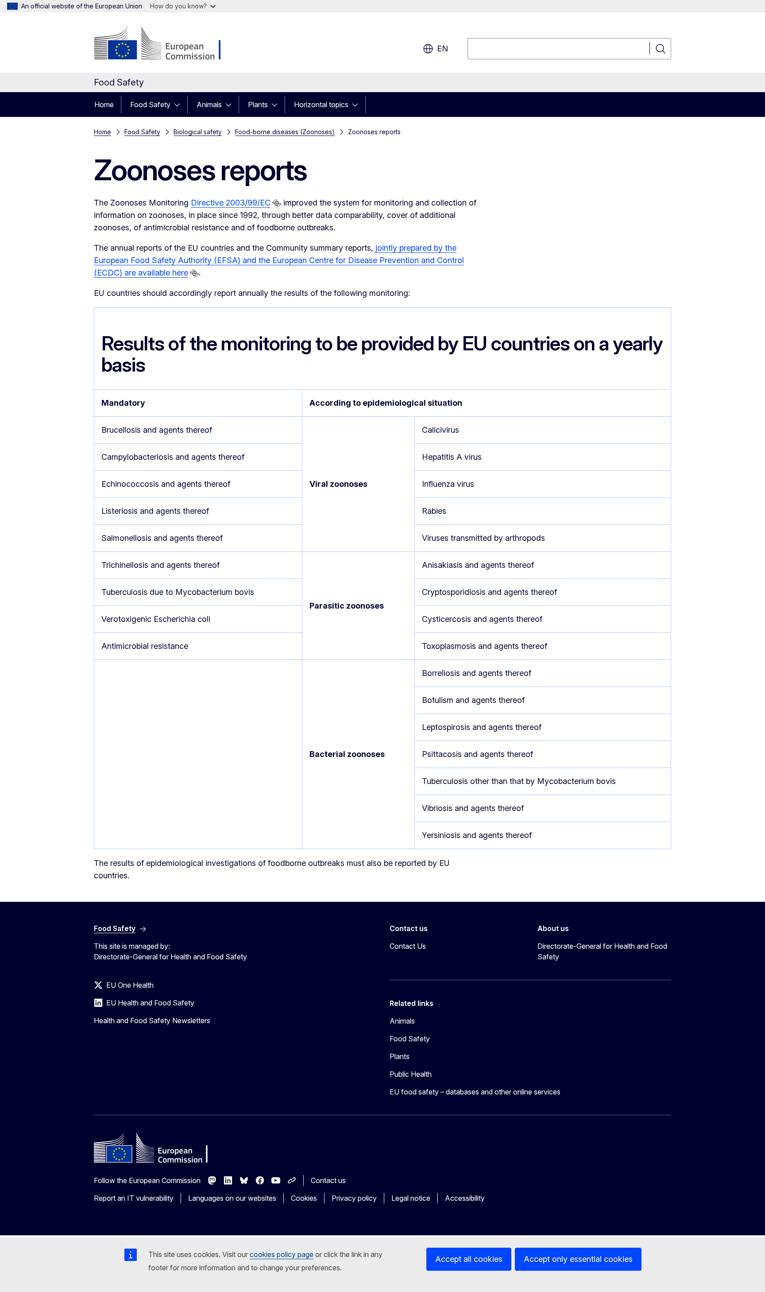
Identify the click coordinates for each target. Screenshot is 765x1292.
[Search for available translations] (276, 203)
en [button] (442, 48)
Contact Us (408, 946)
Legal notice (410, 1198)
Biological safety (198, 132)
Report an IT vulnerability (134, 1198)
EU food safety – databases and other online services (475, 1091)
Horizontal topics (321, 104)
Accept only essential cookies (578, 1259)
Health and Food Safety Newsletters (152, 1020)
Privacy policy (354, 1198)
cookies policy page (281, 1254)
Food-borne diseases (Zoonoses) (285, 132)
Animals (209, 104)
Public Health (411, 1074)
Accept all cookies (468, 1259)
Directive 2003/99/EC (230, 202)
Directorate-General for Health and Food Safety (602, 951)
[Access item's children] (179, 104)
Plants (258, 104)
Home (104, 104)
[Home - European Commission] (165, 44)
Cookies (304, 1198)
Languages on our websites (232, 1198)
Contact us (328, 1180)
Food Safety (150, 104)
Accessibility (465, 1198)
